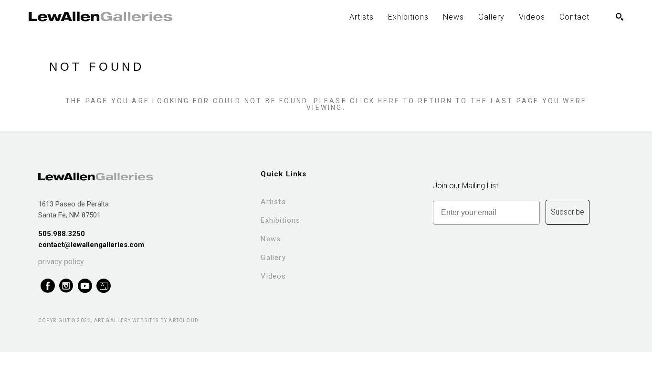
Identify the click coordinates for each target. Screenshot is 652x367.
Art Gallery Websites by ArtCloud (146, 320)
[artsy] (103, 286)
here (389, 101)
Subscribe (567, 211)
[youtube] (85, 286)
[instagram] (66, 286)
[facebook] (47, 286)
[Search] (619, 17)
